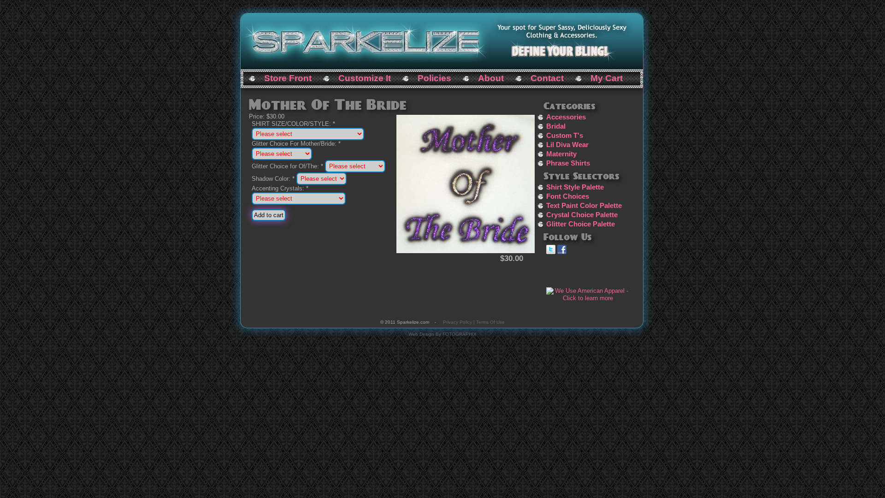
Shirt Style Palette (575, 187)
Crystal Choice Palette (582, 215)
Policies (434, 78)
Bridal (556, 126)
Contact (547, 78)
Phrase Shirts (568, 163)
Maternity (561, 154)
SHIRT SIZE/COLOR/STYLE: (293, 123)
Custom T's (564, 135)
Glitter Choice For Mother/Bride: (296, 143)
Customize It (364, 78)
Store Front (288, 78)
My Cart (606, 78)
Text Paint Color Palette (584, 205)
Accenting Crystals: (280, 188)
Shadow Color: (273, 178)
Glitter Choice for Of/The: (287, 166)
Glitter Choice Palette (580, 224)
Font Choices (567, 196)
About (491, 78)
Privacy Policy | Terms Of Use (474, 322)
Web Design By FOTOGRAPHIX (442, 334)
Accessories (566, 117)
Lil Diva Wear (567, 144)
